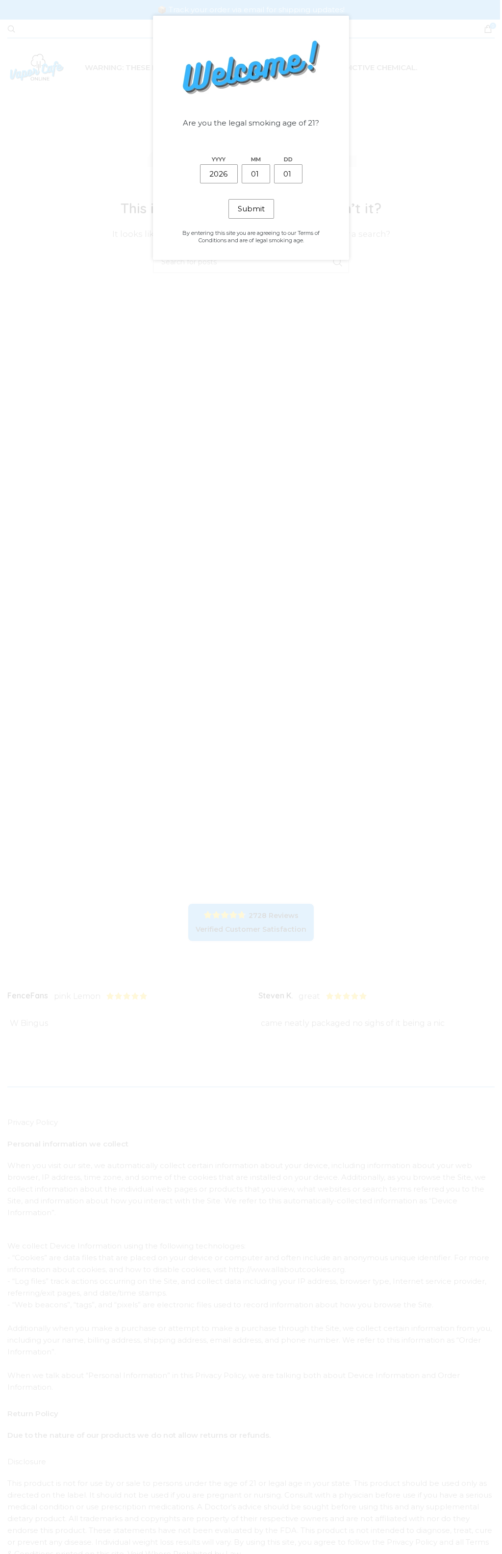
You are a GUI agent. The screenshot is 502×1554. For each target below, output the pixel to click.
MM (256, 159)
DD (288, 159)
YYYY (219, 159)
